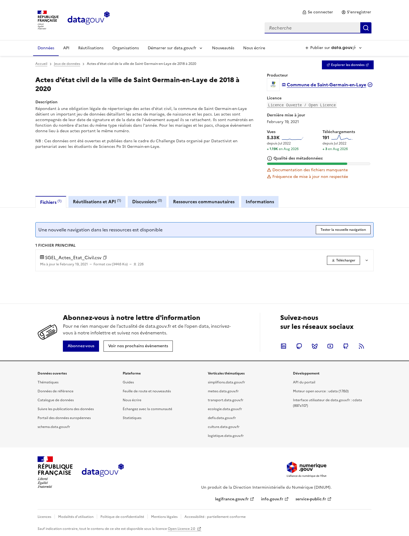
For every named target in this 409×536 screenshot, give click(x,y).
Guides (128, 382)
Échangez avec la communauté (147, 409)
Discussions (147, 201)
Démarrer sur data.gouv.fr (172, 48)
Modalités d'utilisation (75, 516)
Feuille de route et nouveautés (147, 391)
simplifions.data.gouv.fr (226, 382)
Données (46, 48)
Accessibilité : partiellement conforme (215, 516)
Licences (44, 516)
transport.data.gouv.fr (225, 400)
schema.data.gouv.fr (54, 426)
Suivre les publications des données (66, 409)
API (66, 48)
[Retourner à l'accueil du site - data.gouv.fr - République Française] (103, 472)
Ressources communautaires (204, 201)
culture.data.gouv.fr (224, 426)
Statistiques (132, 417)
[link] (317, 12)
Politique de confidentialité (122, 516)
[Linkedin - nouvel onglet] (283, 346)
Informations (260, 201)
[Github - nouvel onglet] (345, 346)
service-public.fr (310, 499)
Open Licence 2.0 (182, 528)
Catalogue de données (56, 400)
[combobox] (318, 27)
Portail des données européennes (64, 417)
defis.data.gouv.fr (222, 417)
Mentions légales (164, 516)
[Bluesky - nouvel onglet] (314, 346)
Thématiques (48, 382)
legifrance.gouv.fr (232, 499)
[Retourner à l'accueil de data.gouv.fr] (89, 19)
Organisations (125, 48)
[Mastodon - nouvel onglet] (299, 346)
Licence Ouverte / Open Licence (302, 104)
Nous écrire (254, 48)
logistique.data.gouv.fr (226, 435)
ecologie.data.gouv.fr (225, 409)
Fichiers (50, 202)
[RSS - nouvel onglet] (361, 346)
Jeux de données (67, 63)
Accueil (41, 63)
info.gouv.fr (272, 499)
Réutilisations (91, 48)
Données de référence (55, 391)
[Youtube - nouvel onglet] (330, 346)
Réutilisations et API (97, 201)
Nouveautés (223, 48)
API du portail (304, 382)
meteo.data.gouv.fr (223, 391)
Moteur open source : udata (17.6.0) (321, 391)
